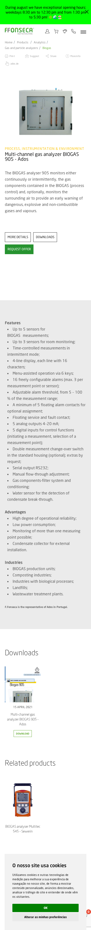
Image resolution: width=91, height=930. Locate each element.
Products (22, 42)
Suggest (34, 56)
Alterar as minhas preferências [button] (45, 917)
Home (9, 42)
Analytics (40, 42)
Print (12, 56)
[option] (45, 111)
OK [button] (46, 908)
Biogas (46, 48)
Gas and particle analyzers (21, 48)
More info (75, 56)
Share (53, 56)
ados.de (14, 63)
